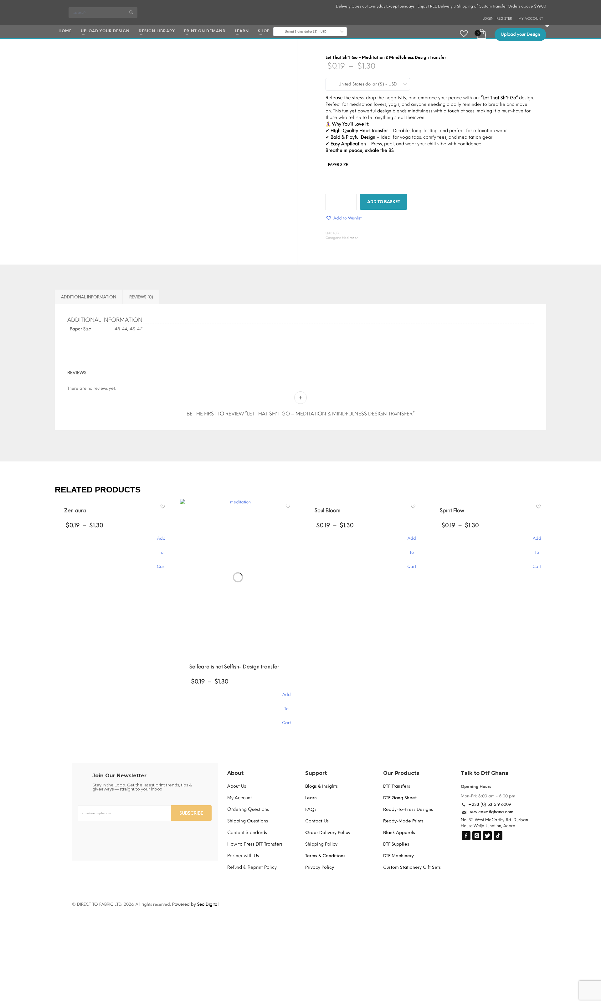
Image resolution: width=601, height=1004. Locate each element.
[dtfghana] (466, 603)
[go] (131, 12)
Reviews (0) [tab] (141, 297)
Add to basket (383, 201)
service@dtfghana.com (491, 579)
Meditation (350, 238)
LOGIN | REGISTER (497, 19)
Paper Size (338, 164)
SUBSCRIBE (191, 580)
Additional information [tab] (88, 297)
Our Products (401, 540)
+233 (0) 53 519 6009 (489, 571)
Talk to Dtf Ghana (484, 540)
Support (316, 540)
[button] (270, 51)
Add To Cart (161, 465)
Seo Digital (207, 671)
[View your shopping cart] (481, 33)
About (235, 540)
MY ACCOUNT (530, 19)
